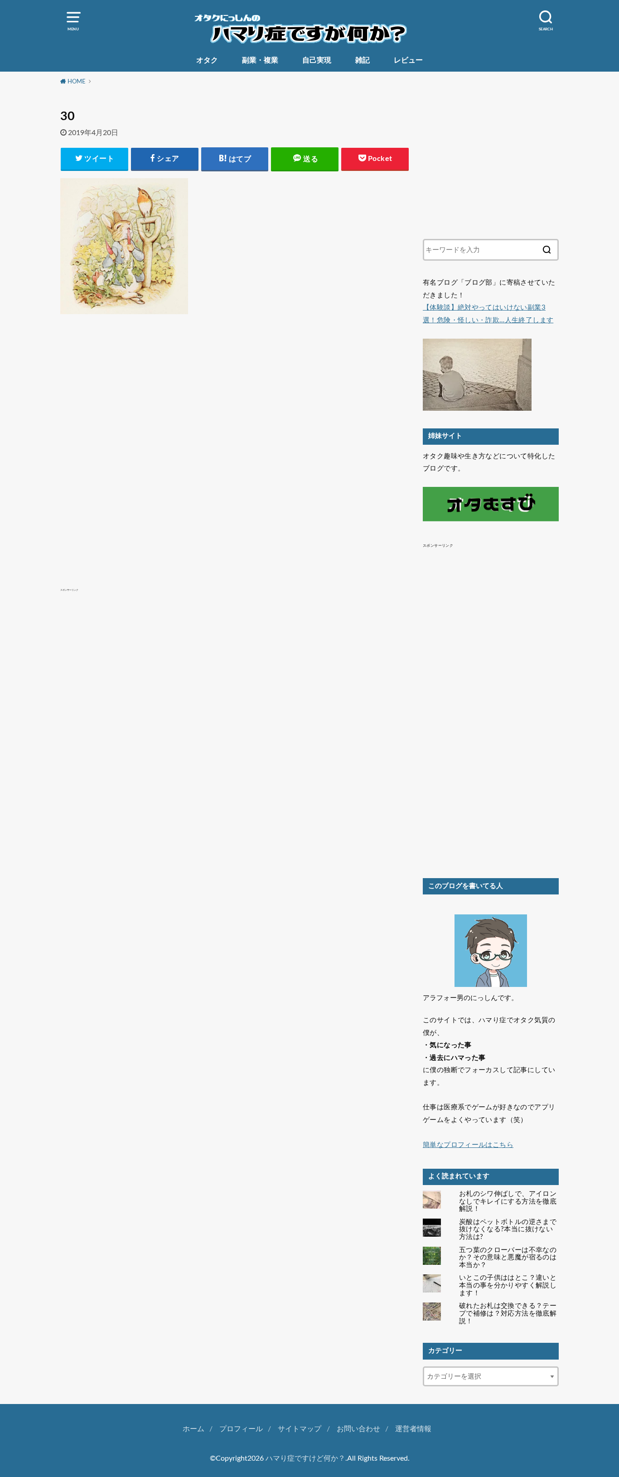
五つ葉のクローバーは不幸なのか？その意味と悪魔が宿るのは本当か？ (507, 1258)
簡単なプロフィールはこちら (468, 1145)
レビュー (408, 60)
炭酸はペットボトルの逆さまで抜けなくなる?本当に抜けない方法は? (507, 1230)
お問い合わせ (358, 1429)
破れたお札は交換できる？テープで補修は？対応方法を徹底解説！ (507, 1313)
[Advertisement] (234, 432)
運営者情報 (413, 1429)
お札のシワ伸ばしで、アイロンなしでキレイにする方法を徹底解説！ (507, 1201)
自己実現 (316, 60)
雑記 (362, 60)
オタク (207, 60)
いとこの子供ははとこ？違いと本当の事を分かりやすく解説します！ (507, 1285)
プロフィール (241, 1429)
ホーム (193, 1429)
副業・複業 (260, 60)
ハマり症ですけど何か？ (305, 1458)
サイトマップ (299, 1429)
